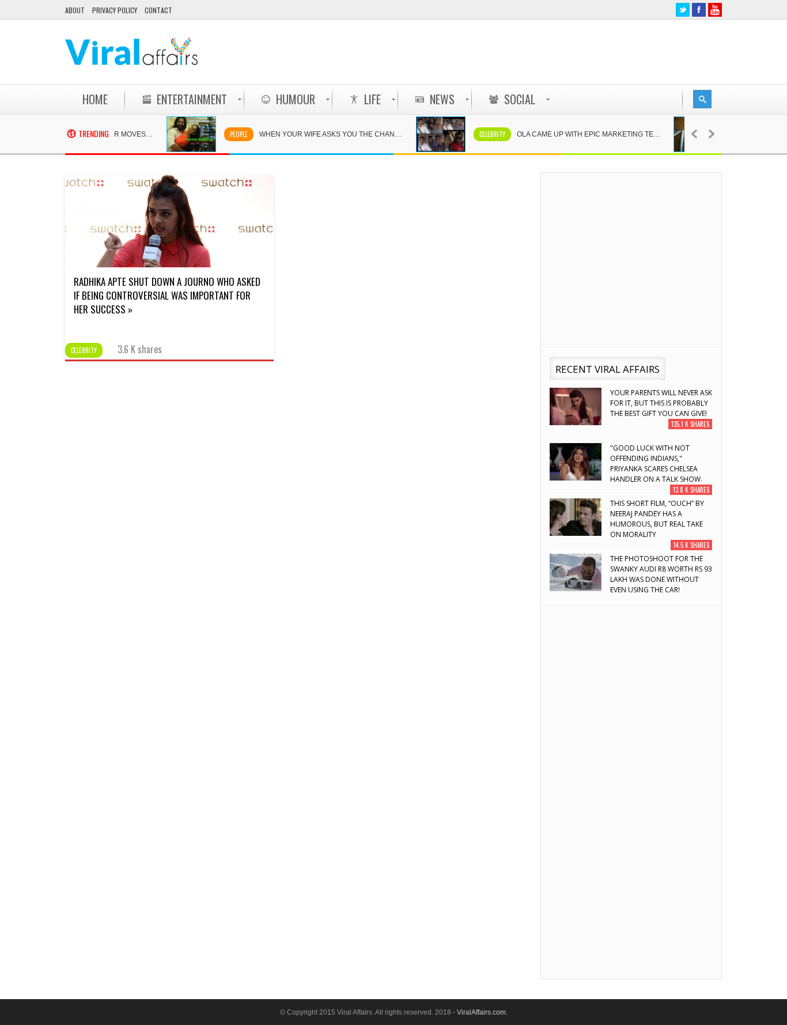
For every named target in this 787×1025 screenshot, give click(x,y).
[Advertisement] (512, 52)
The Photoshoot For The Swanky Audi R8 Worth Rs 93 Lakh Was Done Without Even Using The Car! (661, 574)
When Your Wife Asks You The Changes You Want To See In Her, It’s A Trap (324, 134)
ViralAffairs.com (481, 1012)
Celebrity (480, 134)
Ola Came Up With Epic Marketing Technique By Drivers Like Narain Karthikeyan (582, 134)
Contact (158, 10)
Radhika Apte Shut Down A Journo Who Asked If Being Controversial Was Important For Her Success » (167, 295)
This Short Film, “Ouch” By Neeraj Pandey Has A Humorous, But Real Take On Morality (657, 518)
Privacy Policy (114, 10)
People (226, 134)
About (75, 10)
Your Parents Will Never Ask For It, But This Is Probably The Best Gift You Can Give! (661, 403)
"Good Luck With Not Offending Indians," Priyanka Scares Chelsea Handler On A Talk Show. (656, 463)
